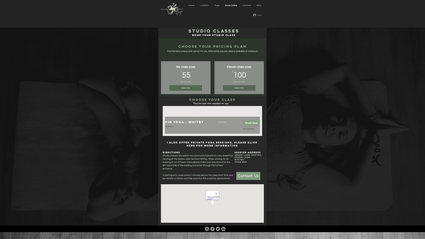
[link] (189, 122)
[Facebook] (212, 229)
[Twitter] (218, 229)
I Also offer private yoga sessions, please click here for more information (212, 144)
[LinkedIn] (223, 229)
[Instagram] (207, 229)
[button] (251, 123)
